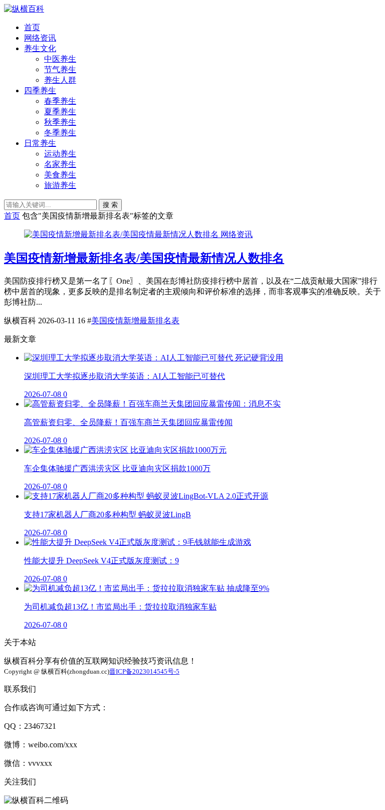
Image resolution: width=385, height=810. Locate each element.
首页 (32, 27)
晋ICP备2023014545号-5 (144, 671)
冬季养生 (60, 132)
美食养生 (60, 174)
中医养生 (60, 59)
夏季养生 (60, 111)
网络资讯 (40, 38)
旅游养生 (60, 185)
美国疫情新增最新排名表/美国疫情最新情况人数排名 (144, 258)
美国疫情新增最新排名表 (135, 320)
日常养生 (40, 143)
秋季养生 (60, 122)
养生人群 (60, 80)
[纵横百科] (24, 9)
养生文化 (40, 48)
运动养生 (60, 153)
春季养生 (60, 101)
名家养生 (60, 164)
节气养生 (60, 69)
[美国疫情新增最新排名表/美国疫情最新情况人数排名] (122, 234)
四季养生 (40, 90)
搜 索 (110, 205)
